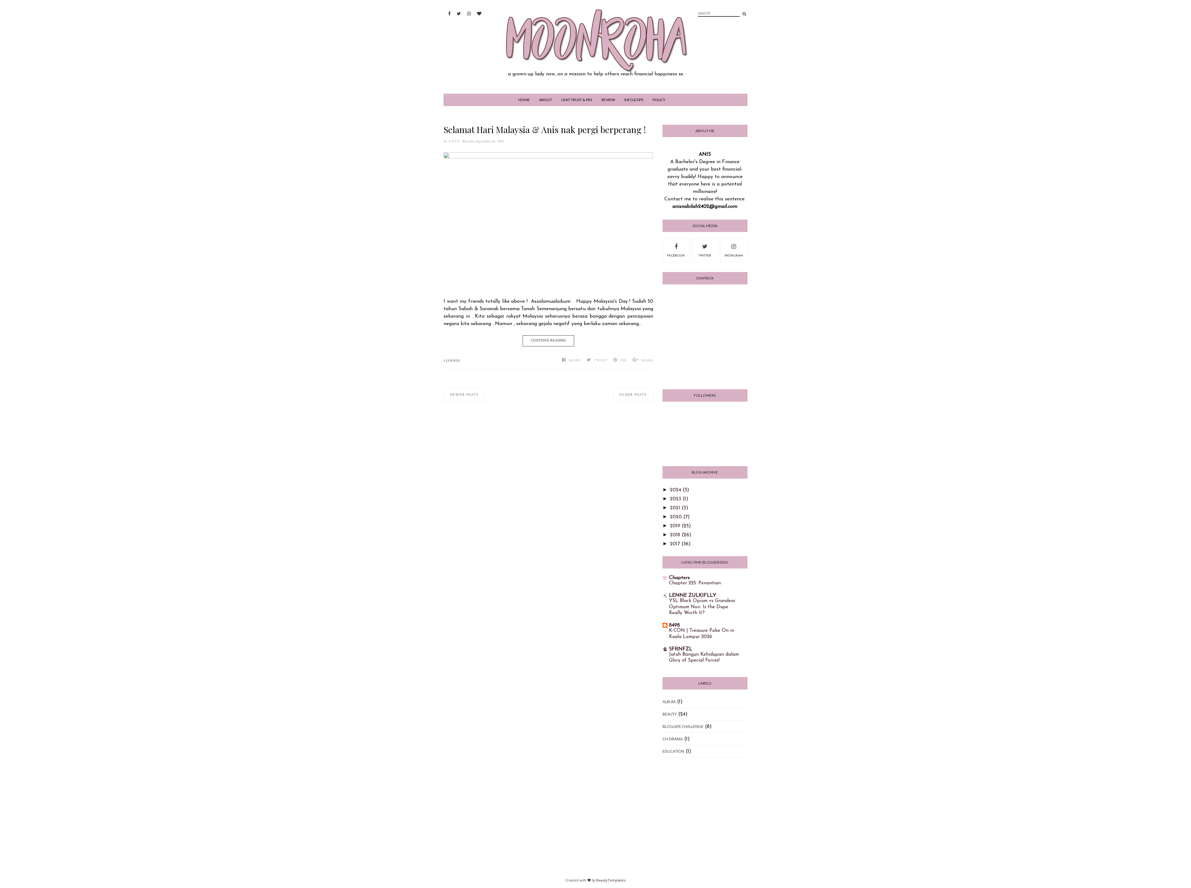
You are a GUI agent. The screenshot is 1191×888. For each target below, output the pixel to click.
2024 (675, 490)
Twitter (704, 255)
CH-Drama (672, 739)
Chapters (679, 577)
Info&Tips (633, 99)
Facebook (676, 255)
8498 (674, 625)
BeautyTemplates (610, 880)
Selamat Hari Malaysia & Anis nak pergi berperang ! (545, 130)
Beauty (669, 714)
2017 (675, 544)
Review (608, 99)
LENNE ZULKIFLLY (692, 595)
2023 (675, 499)
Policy (659, 99)
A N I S (454, 141)
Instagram (734, 255)
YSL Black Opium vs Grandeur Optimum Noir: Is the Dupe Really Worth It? (702, 607)
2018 (675, 535)
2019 (675, 526)
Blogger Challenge (682, 726)
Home (524, 99)
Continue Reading (548, 340)
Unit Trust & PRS (576, 99)
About (545, 99)
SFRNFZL (680, 649)
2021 (675, 508)
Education (673, 751)
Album (669, 701)
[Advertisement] (595, 819)
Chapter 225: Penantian (695, 583)
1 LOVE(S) (452, 361)
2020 (676, 517)
